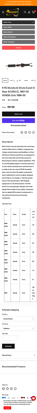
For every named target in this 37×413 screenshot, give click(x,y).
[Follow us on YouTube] (15, 388)
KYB (3, 100)
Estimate (8, 346)
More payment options (18, 125)
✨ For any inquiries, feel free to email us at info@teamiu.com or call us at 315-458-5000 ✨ (18, 3)
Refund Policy (6, 355)
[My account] (29, 12)
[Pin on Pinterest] (25, 132)
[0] (33, 12)
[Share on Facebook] (21, 132)
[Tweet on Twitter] (29, 132)
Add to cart (18, 114)
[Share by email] (33, 132)
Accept (7, 408)
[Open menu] (3, 12)
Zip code (5, 333)
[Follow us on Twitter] (7, 388)
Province (5, 324)
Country (4, 314)
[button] (33, 398)
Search (18, 48)
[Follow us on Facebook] (3, 388)
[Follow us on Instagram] (11, 388)
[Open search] (25, 12)
